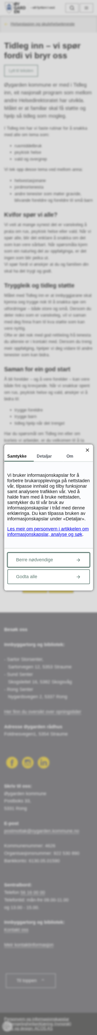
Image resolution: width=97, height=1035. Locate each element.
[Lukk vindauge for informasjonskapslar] (87, 450)
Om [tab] (69, 456)
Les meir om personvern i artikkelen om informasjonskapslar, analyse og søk (48, 531)
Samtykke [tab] (17, 456)
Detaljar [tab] (44, 456)
